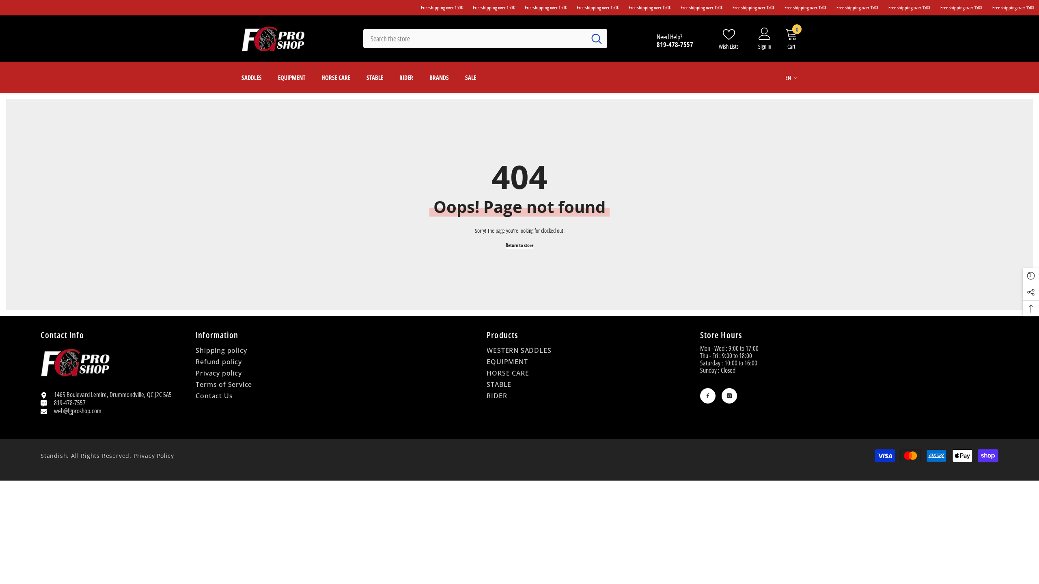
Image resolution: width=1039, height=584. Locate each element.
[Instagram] (729, 396)
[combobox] (474, 38)
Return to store (519, 245)
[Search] (485, 38)
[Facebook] (708, 396)
